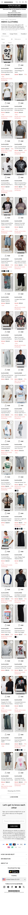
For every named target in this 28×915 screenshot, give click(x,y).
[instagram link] (4, 897)
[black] (2, 156)
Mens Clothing (12, 19)
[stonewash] (2, 272)
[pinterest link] (8, 897)
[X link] (23, 897)
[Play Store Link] (13, 881)
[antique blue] (8, 272)
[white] (4, 195)
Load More (13, 805)
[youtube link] (15, 897)
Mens (7, 19)
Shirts (4, 35)
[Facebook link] (11, 897)
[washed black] (4, 272)
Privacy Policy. (13, 849)
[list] (13, 6)
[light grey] (6, 272)
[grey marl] (4, 156)
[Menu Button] (2, 2)
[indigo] (15, 534)
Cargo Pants (13, 35)
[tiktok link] (19, 897)
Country (13, 886)
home (2, 19)
